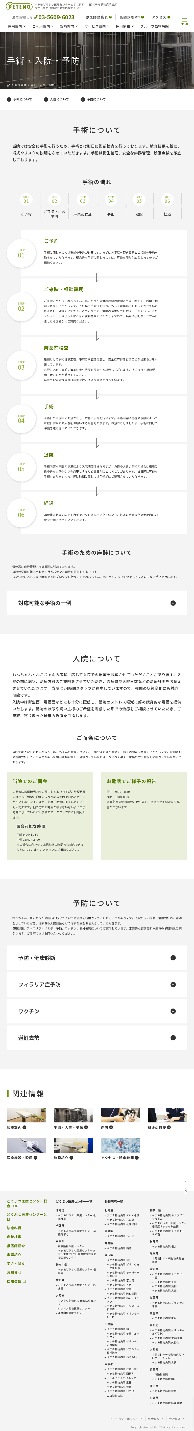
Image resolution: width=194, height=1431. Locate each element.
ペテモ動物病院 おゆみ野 (122, 1357)
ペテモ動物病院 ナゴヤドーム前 (168, 1276)
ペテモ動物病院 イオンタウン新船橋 (123, 1343)
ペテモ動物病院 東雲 (119, 1382)
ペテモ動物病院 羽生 (119, 1260)
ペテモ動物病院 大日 (164, 1362)
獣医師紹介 (16, 1245)
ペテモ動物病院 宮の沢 (120, 1219)
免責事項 (154, 1419)
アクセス (159, 16)
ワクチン (28, 1011)
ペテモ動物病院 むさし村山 (123, 1369)
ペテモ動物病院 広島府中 (167, 1403)
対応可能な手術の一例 (44, 603)
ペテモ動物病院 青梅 (119, 1386)
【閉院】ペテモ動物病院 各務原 (168, 1260)
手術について (22, 99)
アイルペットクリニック (121, 1378)
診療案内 (67, 26)
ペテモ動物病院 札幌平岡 (122, 1224)
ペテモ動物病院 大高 (164, 1290)
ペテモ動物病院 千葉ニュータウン (123, 1335)
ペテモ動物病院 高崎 (119, 1248)
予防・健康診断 (36, 957)
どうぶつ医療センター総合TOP (27, 1203)
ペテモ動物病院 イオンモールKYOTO (168, 1332)
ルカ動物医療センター (71, 1313)
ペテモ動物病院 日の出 (120, 1391)
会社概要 (175, 1419)
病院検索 (14, 1236)
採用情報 (123, 26)
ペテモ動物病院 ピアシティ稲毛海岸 (123, 1351)
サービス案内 (95, 26)
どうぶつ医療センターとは (27, 1217)
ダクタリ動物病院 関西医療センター (77, 1302)
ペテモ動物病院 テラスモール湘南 (168, 1233)
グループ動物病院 (154, 26)
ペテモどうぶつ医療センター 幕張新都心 (77, 1232)
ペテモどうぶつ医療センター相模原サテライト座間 (169, 1225)
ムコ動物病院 (160, 1374)
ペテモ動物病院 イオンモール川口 (123, 1315)
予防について (96, 99)
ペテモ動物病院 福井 (164, 1246)
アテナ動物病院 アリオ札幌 (123, 1215)
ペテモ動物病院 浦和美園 (122, 1293)
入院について (59, 99)
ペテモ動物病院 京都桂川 (167, 1338)
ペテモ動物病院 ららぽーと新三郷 (123, 1307)
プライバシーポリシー (124, 1419)
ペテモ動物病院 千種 (164, 1282)
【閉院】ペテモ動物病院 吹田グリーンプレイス (168, 1356)
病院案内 (15, 26)
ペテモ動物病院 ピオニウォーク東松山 (123, 1266)
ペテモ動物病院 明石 (164, 1379)
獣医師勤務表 (97, 16)
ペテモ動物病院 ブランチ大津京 (168, 1304)
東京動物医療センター (71, 1246)
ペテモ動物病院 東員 (164, 1318)
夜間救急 (129, 16)
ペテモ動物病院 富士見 (120, 1280)
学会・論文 (16, 1263)
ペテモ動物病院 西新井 (120, 1373)
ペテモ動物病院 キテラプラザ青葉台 (168, 1217)
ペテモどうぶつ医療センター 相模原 (77, 1271)
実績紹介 (14, 1254)
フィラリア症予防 (39, 984)
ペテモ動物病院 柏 (118, 1329)
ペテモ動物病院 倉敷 (164, 1391)
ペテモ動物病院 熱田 (164, 1286)
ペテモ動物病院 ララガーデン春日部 (123, 1274)
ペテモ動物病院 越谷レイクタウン (123, 1299)
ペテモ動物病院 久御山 (165, 1342)
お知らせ (14, 1272)
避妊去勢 (28, 1037)
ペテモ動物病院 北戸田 (120, 1289)
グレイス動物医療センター (74, 1308)
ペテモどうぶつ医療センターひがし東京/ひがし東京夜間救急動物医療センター (77, 1254)
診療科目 (14, 1227)
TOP (185, 1188)
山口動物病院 (115, 1395)
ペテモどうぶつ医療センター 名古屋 (77, 1286)
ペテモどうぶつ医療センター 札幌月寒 (77, 1217)
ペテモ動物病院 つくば (120, 1236)
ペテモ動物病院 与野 (119, 1284)
